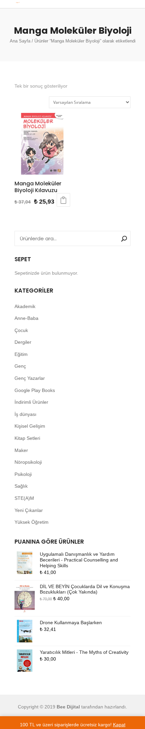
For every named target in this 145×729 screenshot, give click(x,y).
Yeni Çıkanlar (28, 510)
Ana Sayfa (20, 40)
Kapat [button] (119, 724)
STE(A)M (24, 498)
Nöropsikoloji (28, 462)
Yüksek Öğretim (31, 522)
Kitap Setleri (27, 438)
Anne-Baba (26, 318)
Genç (20, 366)
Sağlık (21, 486)
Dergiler (22, 342)
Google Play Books (34, 390)
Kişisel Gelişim (29, 426)
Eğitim (21, 354)
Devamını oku (63, 200)
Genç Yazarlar (29, 378)
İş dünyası (25, 414)
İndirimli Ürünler (31, 402)
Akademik (24, 306)
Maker (21, 450)
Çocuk (21, 330)
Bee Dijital (68, 706)
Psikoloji (23, 474)
